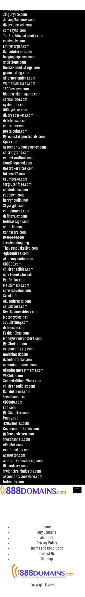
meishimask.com (15, 354)
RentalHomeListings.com (21, 67)
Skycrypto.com (14, 205)
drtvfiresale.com (15, 120)
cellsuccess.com (15, 306)
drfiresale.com (14, 327)
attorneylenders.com (19, 78)
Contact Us (47, 553)
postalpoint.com (15, 131)
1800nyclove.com (16, 89)
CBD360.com (12, 264)
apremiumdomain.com (20, 365)
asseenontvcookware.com (22, 476)
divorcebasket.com (17, 25)
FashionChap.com (16, 333)
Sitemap (46, 559)
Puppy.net (10, 418)
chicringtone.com (16, 152)
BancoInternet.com (17, 51)
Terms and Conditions (46, 548)
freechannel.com (15, 396)
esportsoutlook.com (18, 158)
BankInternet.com (16, 391)
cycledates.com (14, 104)
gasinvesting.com (16, 72)
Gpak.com (10, 142)
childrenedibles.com (18, 269)
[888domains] (33, 490)
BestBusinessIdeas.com (20, 312)
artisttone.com (14, 62)
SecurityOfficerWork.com (22, 381)
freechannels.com (16, 439)
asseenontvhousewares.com (24, 147)
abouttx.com (12, 227)
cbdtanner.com (14, 126)
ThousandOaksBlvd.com (20, 248)
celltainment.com (16, 211)
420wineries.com (16, 423)
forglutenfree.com (17, 184)
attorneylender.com (18, 258)
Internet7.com (14, 174)
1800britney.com (15, 322)
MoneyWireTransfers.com (22, 338)
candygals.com (14, 41)
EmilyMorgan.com (16, 46)
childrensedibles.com (19, 386)
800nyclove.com (15, 110)
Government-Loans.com (21, 429)
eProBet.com (13, 444)
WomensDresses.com (19, 83)
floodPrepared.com (17, 163)
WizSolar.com (13, 375)
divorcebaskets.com (18, 115)
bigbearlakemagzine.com (21, 94)
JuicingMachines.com (19, 19)
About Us (46, 537)
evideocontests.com (18, 349)
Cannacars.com (14, 232)
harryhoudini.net (15, 200)
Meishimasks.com (16, 285)
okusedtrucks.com (17, 301)
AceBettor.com (14, 455)
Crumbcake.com (15, 179)
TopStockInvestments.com (23, 35)
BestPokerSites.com (18, 168)
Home (46, 527)
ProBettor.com (14, 280)
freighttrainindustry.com (22, 471)
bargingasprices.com (19, 57)
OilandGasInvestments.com (23, 370)
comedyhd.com (14, 30)
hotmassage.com (16, 221)
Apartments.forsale (18, 274)
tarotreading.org (16, 243)
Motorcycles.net (15, 317)
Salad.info (10, 296)
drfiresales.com (15, 216)
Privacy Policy (47, 543)
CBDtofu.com (12, 402)
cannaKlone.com (15, 99)
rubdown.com (13, 195)
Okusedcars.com (15, 466)
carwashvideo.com (17, 290)
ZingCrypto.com (15, 14)
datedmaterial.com (17, 359)
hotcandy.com (13, 482)
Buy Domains (46, 532)
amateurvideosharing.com (23, 460)
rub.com (9, 407)
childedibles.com (15, 189)
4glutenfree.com (16, 253)
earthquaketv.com (17, 450)
